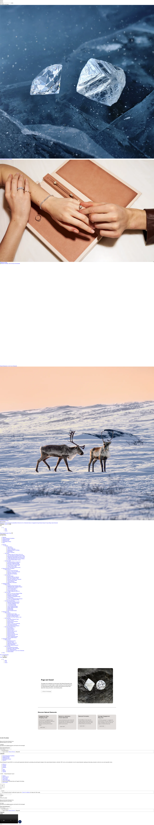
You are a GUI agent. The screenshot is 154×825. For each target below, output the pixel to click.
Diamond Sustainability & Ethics (13, 601)
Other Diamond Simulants (12, 573)
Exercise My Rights (6, 780)
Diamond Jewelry (5, 540)
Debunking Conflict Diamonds (13, 648)
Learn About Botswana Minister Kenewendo (15, 555)
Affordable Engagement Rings (13, 603)
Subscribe (2, 753)
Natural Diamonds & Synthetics (8, 538)
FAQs (3, 542)
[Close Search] (1, 1)
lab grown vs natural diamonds (6, 522)
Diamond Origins (10, 641)
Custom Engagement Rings (12, 606)
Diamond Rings (10, 609)
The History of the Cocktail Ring (13, 564)
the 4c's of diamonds (24, 522)
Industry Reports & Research (12, 645)
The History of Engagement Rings (13, 596)
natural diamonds (54, 522)
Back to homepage (47, 691)
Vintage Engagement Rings (12, 607)
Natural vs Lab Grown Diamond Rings (14, 593)
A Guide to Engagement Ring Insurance (14, 598)
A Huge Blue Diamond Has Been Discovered (16, 557)
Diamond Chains (10, 630)
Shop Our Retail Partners (12, 610)
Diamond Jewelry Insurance (12, 621)
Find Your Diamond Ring (9, 600)
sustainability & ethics (16, 522)
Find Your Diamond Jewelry (10, 626)
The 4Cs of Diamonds (11, 589)
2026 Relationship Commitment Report (14, 586)
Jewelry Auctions (10, 620)
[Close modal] (20, 822)
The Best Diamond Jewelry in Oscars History (15, 558)
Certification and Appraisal (12, 587)
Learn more (42, 727)
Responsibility (10, 551)
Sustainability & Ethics (6, 541)
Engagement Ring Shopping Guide (14, 585)
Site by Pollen (5, 782)
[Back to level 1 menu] (12, 533)
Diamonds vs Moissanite (12, 572)
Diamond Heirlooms (11, 635)
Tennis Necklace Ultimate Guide (13, 565)
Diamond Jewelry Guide (12, 613)
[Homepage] (3, 535)
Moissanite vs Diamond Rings (13, 594)
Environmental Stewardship (12, 647)
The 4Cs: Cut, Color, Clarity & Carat (14, 617)
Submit (1, 795)
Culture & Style (10, 547)
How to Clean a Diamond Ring (13, 599)
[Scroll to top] (2, 786)
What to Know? (8, 569)
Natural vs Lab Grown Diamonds (13, 571)
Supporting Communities (12, 582)
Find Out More (8, 574)
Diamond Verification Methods (13, 577)
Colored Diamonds (10, 581)
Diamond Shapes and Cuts (12, 590)
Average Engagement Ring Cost (13, 591)
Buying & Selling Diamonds (12, 616)
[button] (3, 527)
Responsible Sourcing (11, 640)
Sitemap (3, 775)
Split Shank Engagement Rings (13, 563)
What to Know (7, 584)
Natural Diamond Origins (12, 580)
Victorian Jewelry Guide (11, 566)
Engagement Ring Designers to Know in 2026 (16, 556)
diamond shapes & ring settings (45, 522)
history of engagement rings (33, 522)
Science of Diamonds (11, 549)
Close (1, 813)
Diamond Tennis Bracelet (12, 631)
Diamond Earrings (10, 632)
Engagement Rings (6, 539)
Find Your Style (8, 560)
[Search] (12, 3)
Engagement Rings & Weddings (13, 550)
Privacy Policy (5, 777)
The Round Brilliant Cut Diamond (13, 562)
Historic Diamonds (10, 552)
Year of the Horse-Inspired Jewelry (13, 567)
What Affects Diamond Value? (13, 578)
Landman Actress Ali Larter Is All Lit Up (15, 554)
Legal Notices (5, 779)
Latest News (9, 546)
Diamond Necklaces (11, 633)
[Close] (8, 524)
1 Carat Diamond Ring (11, 604)
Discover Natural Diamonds (12, 570)
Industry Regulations (11, 644)
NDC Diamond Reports (11, 649)
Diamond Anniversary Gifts (12, 634)
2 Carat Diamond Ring (11, 605)
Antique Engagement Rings (12, 636)
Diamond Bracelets (10, 628)
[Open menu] (10, 524)
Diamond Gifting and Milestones (13, 614)
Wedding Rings (10, 608)
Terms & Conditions (26, 792)
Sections (6, 545)
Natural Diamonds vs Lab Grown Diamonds (15, 650)
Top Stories (7, 553)
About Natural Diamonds (12, 624)
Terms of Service (12, 751)
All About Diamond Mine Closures (14, 559)
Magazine (4, 537)
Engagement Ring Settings (12, 595)
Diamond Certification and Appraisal (14, 579)
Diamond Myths (10, 576)
